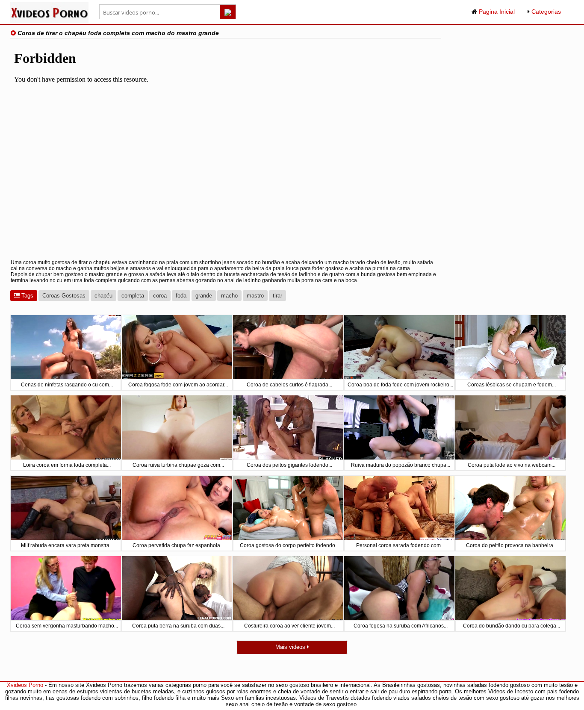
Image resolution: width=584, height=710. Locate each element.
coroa (160, 295)
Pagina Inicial (496, 11)
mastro (255, 295)
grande (203, 295)
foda (181, 295)
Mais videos (291, 647)
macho (229, 295)
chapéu (103, 295)
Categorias (545, 11)
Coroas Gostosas (64, 295)
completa (132, 295)
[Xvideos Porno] (49, 21)
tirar (277, 295)
